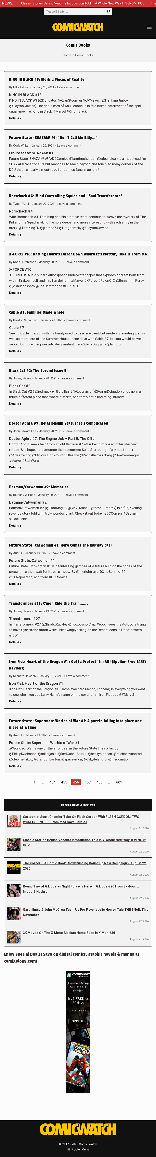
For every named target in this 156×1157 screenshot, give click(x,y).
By (19, 87)
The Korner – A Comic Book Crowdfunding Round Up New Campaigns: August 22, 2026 (85, 865)
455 (64, 782)
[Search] (108, 11)
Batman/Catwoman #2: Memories (38, 487)
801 (119, 782)
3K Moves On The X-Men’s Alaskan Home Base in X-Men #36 (69, 933)
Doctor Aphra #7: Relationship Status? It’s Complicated (58, 423)
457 (88, 782)
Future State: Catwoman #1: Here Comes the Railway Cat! (60, 545)
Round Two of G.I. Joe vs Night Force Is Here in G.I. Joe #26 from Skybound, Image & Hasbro (81, 889)
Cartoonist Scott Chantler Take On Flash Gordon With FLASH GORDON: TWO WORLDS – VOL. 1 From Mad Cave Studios (81, 819)
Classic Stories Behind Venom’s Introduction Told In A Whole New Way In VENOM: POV (62, 3)
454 (52, 782)
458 (99, 782)
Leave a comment (69, 87)
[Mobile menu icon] (149, 27)
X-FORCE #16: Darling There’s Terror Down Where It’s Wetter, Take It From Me (78, 254)
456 (76, 782)
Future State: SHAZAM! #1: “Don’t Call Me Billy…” (53, 137)
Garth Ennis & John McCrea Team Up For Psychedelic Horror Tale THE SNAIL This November (85, 912)
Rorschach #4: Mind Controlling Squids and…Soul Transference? (65, 196)
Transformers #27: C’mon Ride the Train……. (48, 603)
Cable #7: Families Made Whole (36, 312)
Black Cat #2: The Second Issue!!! (38, 370)
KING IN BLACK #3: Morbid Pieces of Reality (46, 79)
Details (14, 118)
